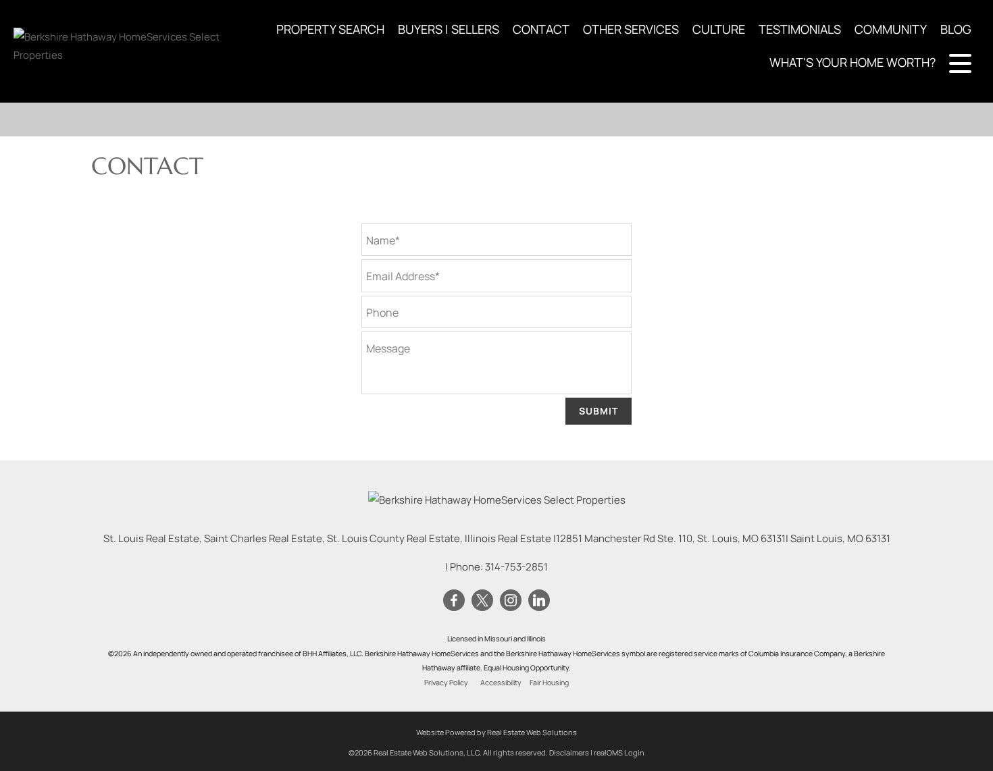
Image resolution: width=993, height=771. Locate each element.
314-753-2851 (516, 567)
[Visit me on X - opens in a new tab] (482, 601)
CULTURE (718, 29)
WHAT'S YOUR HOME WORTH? (852, 62)
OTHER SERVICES (631, 29)
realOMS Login (619, 752)
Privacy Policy (446, 682)
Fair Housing (549, 682)
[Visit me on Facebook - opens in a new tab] (454, 601)
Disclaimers (569, 752)
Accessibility (500, 682)
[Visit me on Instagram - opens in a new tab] (511, 601)
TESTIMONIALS (800, 29)
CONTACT (541, 29)
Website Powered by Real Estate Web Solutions (496, 732)
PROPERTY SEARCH (330, 29)
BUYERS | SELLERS (448, 29)
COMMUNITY (891, 29)
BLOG (955, 29)
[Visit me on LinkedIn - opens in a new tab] (539, 601)
